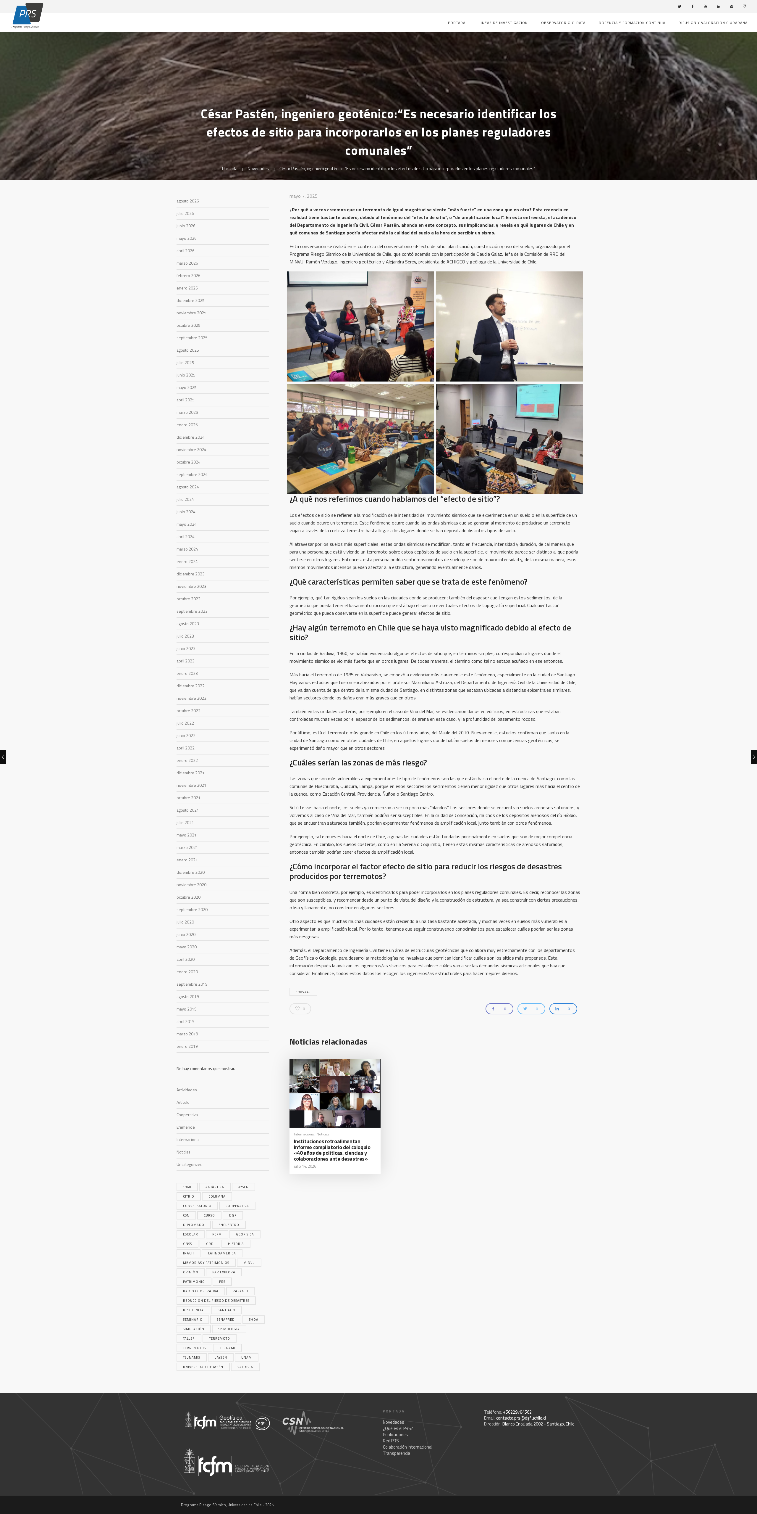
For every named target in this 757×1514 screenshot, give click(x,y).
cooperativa (237, 1206)
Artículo (183, 1102)
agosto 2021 (188, 810)
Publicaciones (395, 1434)
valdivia (245, 1367)
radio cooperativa (201, 1291)
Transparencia (396, 1453)
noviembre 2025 (191, 313)
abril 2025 (186, 400)
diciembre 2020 (191, 872)
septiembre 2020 (192, 909)
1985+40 (303, 992)
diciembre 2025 (191, 300)
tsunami (227, 1348)
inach (188, 1253)
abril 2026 (186, 250)
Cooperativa (187, 1114)
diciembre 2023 (191, 574)
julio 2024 (185, 499)
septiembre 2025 (192, 337)
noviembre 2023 (191, 586)
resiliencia (193, 1310)
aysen (243, 1187)
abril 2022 (186, 748)
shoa (253, 1319)
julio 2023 (185, 636)
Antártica (215, 1187)
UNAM (246, 1357)
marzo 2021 (187, 847)
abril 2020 (186, 959)
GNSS (187, 1243)
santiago (226, 1310)
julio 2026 (185, 213)
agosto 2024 (188, 487)
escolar (190, 1234)
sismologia (229, 1329)
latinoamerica (222, 1253)
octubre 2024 (188, 462)
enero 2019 (187, 1046)
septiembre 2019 (192, 984)
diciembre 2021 (191, 773)
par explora (223, 1272)
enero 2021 (187, 860)
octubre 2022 (188, 710)
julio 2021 (185, 822)
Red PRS (391, 1440)
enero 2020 (187, 971)
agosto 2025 (188, 350)
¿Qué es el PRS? (398, 1428)
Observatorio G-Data (563, 22)
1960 (187, 1187)
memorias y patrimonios (206, 1262)
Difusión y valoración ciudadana (713, 22)
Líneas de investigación (503, 22)
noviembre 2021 (191, 785)
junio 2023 (186, 648)
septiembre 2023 (192, 611)
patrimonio (194, 1281)
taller (189, 1338)
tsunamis (191, 1357)
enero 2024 (187, 561)
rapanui (240, 1291)
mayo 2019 (187, 1009)
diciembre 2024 (191, 437)
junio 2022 (186, 735)
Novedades (258, 168)
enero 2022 (187, 760)
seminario (193, 1319)
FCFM (217, 1234)
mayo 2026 (187, 238)
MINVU (249, 1262)
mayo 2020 (187, 947)
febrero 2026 (188, 275)
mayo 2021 (187, 835)
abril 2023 (186, 661)
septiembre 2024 (192, 474)
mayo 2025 (187, 387)
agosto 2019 (188, 996)
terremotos (194, 1348)
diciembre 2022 (191, 686)
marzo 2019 (187, 1034)
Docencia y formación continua (632, 22)
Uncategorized (190, 1164)
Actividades (187, 1090)
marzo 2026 (187, 263)
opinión (190, 1272)
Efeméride (186, 1127)
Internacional (188, 1139)
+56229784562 (517, 1412)
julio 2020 (185, 922)
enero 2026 (187, 288)
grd (210, 1243)
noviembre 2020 (191, 884)
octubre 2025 (188, 325)
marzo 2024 (187, 549)
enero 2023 (187, 673)
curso (209, 1215)
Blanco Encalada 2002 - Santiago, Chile (538, 1423)
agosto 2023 (188, 623)
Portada (456, 22)
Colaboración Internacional (407, 1447)
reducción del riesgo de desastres (216, 1300)
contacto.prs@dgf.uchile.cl (521, 1418)
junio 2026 (186, 226)
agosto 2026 (188, 201)
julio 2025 (185, 362)
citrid (188, 1196)
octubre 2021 (188, 797)
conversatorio (197, 1206)
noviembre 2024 (191, 449)
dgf (233, 1215)
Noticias (183, 1152)
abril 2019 (186, 1021)
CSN (186, 1215)
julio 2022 (185, 723)
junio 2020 (186, 934)
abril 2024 (186, 536)
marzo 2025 (187, 412)
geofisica (245, 1234)
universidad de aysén (203, 1367)
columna (217, 1196)
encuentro (229, 1224)
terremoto (219, 1338)
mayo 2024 (187, 524)
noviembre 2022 (191, 698)
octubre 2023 (188, 599)
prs (222, 1281)
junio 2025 (186, 375)
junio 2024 (186, 512)
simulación (193, 1329)
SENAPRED (226, 1319)
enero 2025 (187, 424)
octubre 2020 (188, 897)
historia (236, 1243)
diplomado (193, 1224)
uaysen (220, 1357)
